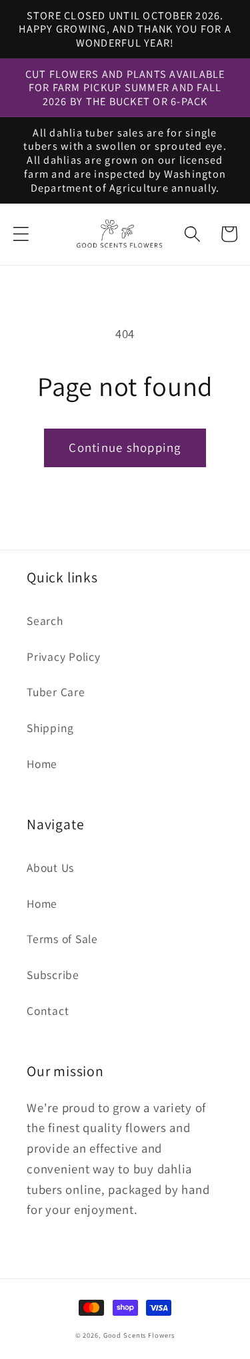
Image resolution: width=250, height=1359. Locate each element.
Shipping (50, 727)
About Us (50, 867)
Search (45, 620)
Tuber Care (56, 691)
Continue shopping (125, 447)
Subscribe (53, 974)
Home (42, 763)
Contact (48, 1010)
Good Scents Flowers (139, 1335)
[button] (21, 234)
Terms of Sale (62, 938)
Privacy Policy (64, 656)
